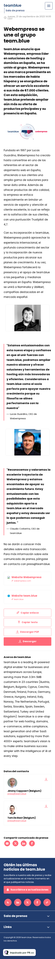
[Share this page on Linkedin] (24, 843)
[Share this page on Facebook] (32, 843)
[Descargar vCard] (46, 779)
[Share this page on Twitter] (15, 843)
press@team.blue (16, 793)
